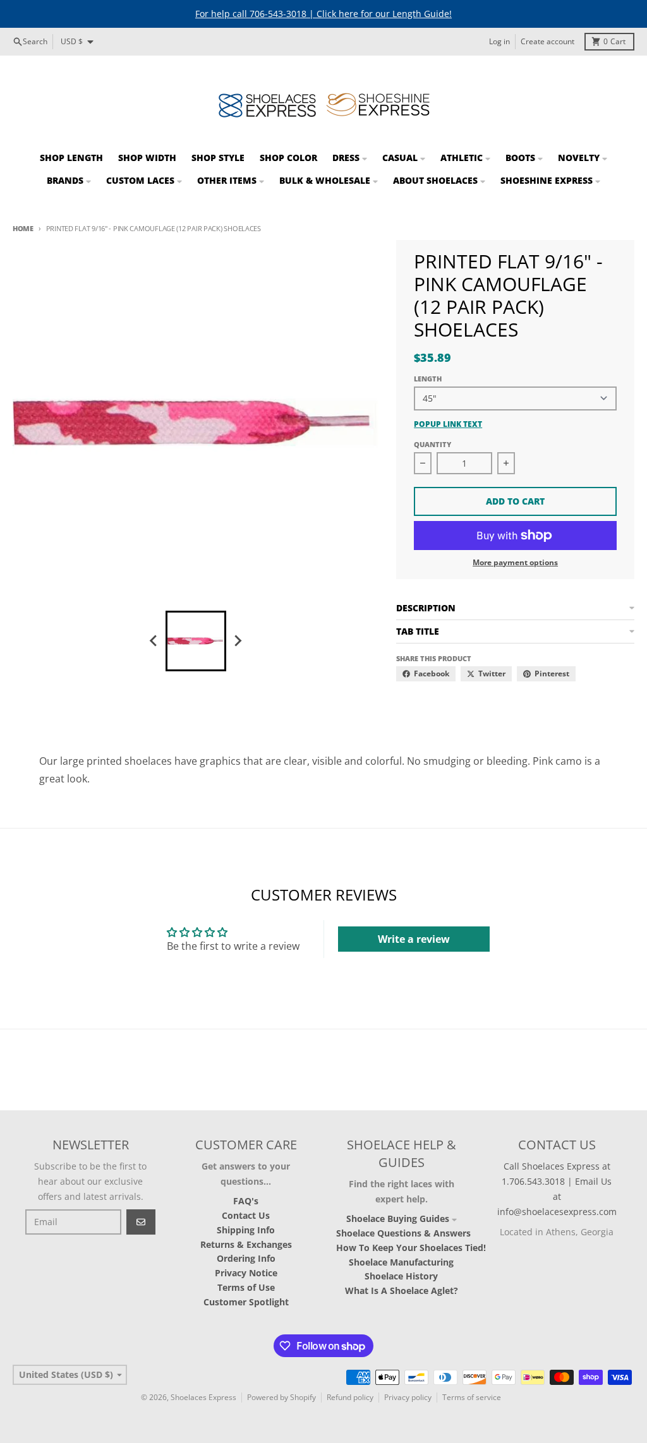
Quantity (432, 444)
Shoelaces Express (203, 1397)
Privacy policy (408, 1397)
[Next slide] (237, 641)
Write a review (414, 939)
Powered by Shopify (281, 1397)
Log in (499, 41)
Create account (547, 41)
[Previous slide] (154, 641)
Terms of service (471, 1397)
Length (428, 378)
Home (23, 228)
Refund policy (350, 1397)
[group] (196, 641)
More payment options (515, 563)
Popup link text (448, 424)
